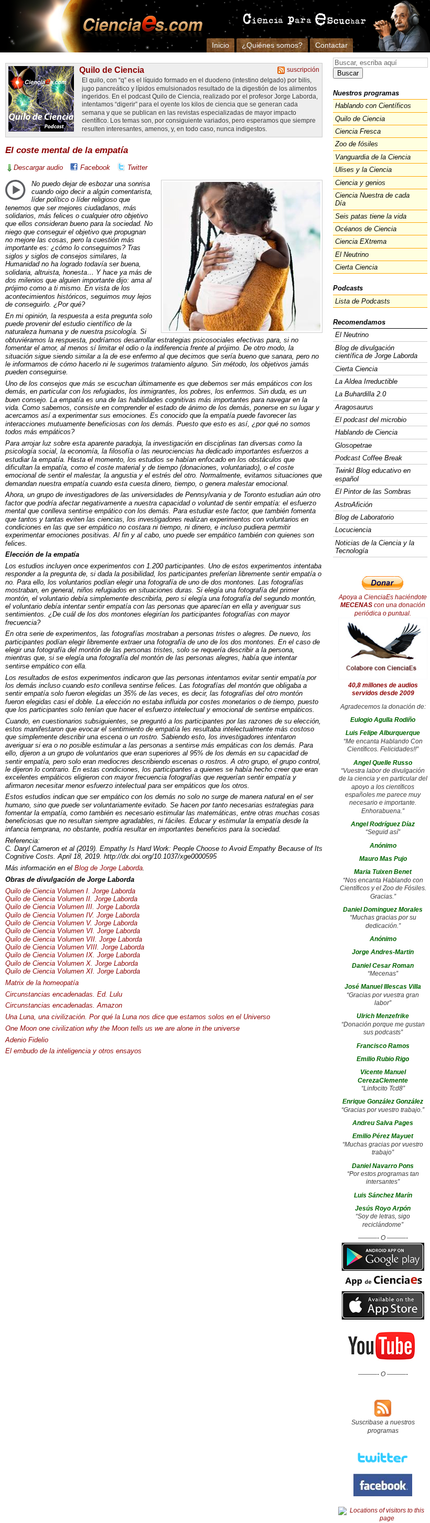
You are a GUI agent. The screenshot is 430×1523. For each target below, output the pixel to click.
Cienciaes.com (139, 26)
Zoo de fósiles (356, 144)
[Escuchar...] (15, 190)
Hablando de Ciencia (366, 432)
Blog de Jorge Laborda (108, 868)
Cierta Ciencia (356, 267)
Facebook (95, 167)
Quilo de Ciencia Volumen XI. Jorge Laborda (72, 971)
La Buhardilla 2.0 (360, 394)
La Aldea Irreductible (366, 381)
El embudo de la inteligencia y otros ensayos (73, 1051)
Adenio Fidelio (26, 1040)
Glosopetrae (353, 445)
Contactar (331, 45)
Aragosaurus (354, 407)
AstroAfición (353, 505)
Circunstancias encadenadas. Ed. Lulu (63, 994)
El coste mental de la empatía (66, 150)
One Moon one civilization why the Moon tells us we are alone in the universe (122, 1028)
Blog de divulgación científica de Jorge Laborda (376, 352)
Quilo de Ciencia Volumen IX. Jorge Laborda (72, 955)
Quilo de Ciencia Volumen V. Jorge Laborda (71, 923)
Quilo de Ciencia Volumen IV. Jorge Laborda (72, 915)
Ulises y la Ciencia (363, 170)
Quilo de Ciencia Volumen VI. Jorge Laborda (72, 931)
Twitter (137, 167)
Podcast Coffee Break (368, 458)
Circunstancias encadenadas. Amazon (63, 1005)
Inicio (220, 45)
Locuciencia (353, 530)
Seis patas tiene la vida (370, 216)
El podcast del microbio (370, 420)
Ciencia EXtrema (360, 241)
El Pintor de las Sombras (373, 491)
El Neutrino (352, 254)
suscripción (303, 70)
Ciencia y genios (360, 183)
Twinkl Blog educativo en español (373, 474)
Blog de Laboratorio (364, 517)
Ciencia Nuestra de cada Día (372, 199)
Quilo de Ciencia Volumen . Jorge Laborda (72, 907)
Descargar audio (38, 167)
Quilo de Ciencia (111, 69)
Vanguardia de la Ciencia (373, 157)
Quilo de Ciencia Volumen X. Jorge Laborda (71, 963)
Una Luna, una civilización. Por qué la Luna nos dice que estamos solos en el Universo (137, 1017)
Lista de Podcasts (362, 301)
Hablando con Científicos (373, 106)
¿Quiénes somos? (272, 45)
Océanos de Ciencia (365, 229)
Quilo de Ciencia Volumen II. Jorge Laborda (71, 899)
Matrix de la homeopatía (42, 983)
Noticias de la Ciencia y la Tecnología (374, 547)
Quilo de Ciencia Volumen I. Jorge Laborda (70, 891)
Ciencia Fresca (358, 131)
